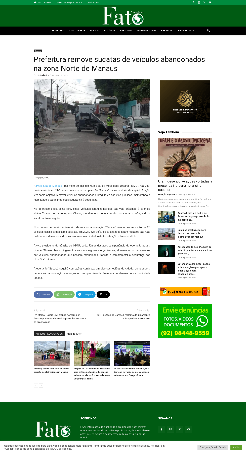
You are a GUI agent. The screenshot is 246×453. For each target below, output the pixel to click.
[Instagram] (198, 2)
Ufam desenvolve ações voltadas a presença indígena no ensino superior (185, 185)
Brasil (165, 30)
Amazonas (75, 30)
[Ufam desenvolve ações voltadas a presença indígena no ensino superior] (185, 157)
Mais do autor (74, 333)
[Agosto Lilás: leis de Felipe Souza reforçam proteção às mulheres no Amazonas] (166, 217)
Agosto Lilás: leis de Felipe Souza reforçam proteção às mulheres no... (194, 216)
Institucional (93, 2)
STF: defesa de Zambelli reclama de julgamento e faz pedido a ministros (123, 316)
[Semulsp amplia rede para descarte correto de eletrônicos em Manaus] (52, 353)
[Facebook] (193, 2)
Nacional (126, 30)
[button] (208, 30)
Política (109, 30)
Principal (58, 30)
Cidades (38, 51)
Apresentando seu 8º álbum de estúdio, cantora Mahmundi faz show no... (195, 250)
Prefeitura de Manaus (49, 185)
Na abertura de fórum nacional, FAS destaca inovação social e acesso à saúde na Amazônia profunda (131, 372)
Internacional (146, 30)
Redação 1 (42, 75)
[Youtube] (209, 2)
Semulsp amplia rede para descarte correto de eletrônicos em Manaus (192, 233)
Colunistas (184, 30)
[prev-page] (36, 385)
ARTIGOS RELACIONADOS (49, 333)
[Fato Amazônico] (123, 16)
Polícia (94, 30)
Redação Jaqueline (166, 194)
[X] (204, 2)
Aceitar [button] (236, 447)
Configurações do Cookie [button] (212, 447)
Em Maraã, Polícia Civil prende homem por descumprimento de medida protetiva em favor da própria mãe (60, 318)
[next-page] (41, 385)
